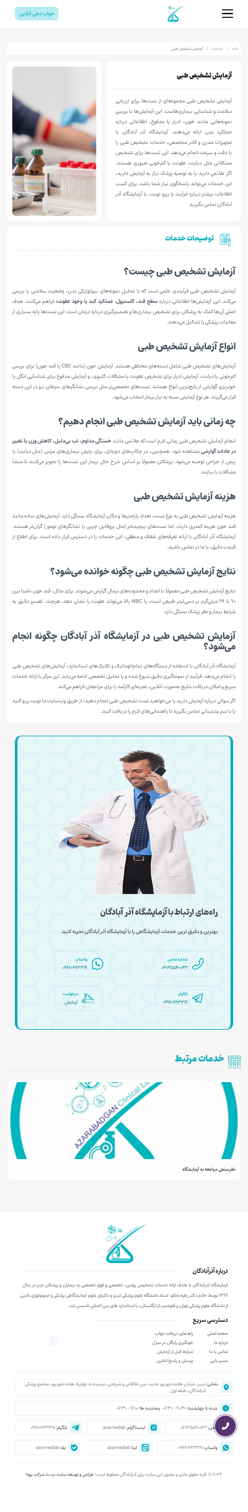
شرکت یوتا (35, 1474)
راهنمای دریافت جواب (174, 1333)
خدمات (217, 48)
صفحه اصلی (217, 1333)
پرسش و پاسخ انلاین (175, 1360)
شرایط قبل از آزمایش (175, 1351)
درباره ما (221, 1342)
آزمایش (71, 1002)
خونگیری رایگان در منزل (172, 1342)
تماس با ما (218, 1351)
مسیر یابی (219, 1360)
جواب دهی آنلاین (36, 13)
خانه (235, 48)
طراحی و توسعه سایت (75, 1474)
